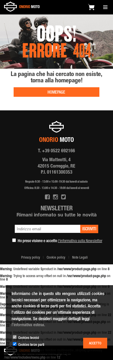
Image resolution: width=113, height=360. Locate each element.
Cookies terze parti (31, 345)
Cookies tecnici (28, 338)
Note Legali (80, 258)
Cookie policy (56, 258)
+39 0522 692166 (58, 151)
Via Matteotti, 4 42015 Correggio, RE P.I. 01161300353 (56, 166)
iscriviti (89, 229)
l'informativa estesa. (28, 325)
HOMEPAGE (56, 93)
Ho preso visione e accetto (60, 241)
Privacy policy (30, 258)
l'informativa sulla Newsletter (80, 241)
